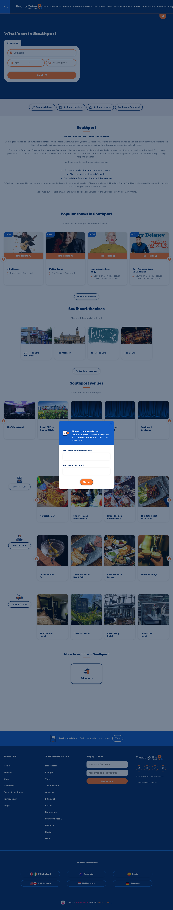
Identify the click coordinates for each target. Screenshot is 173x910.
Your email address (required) (77, 451)
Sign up (86, 482)
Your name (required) (73, 465)
